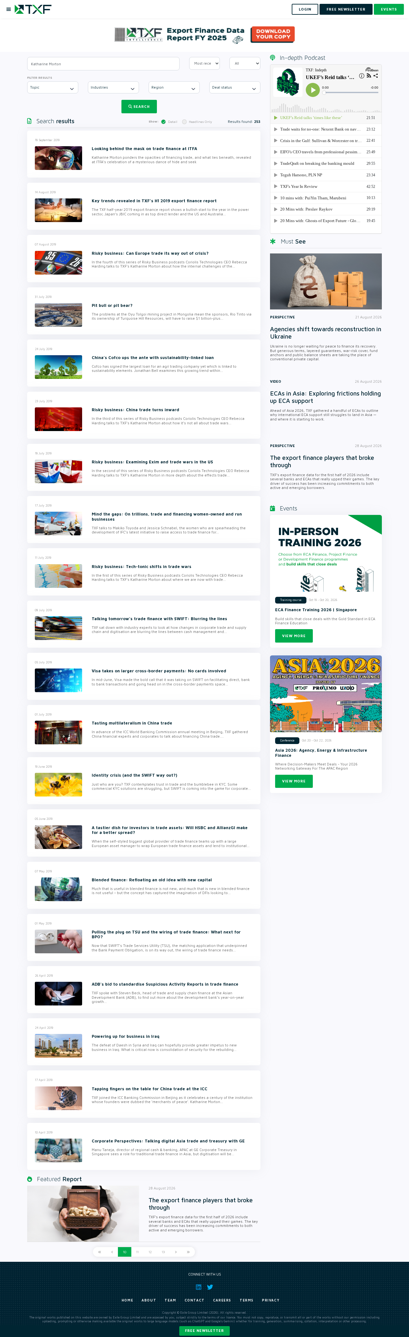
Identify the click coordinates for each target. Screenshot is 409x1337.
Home (127, 1300)
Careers (222, 1300)
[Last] (188, 1252)
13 (163, 1252)
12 (150, 1252)
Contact (195, 1300)
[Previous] (112, 1252)
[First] (99, 1252)
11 (137, 1252)
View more (294, 636)
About (149, 1300)
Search (142, 106)
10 (124, 1252)
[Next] (176, 1252)
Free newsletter (204, 1330)
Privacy (271, 1300)
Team (170, 1300)
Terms (247, 1300)
